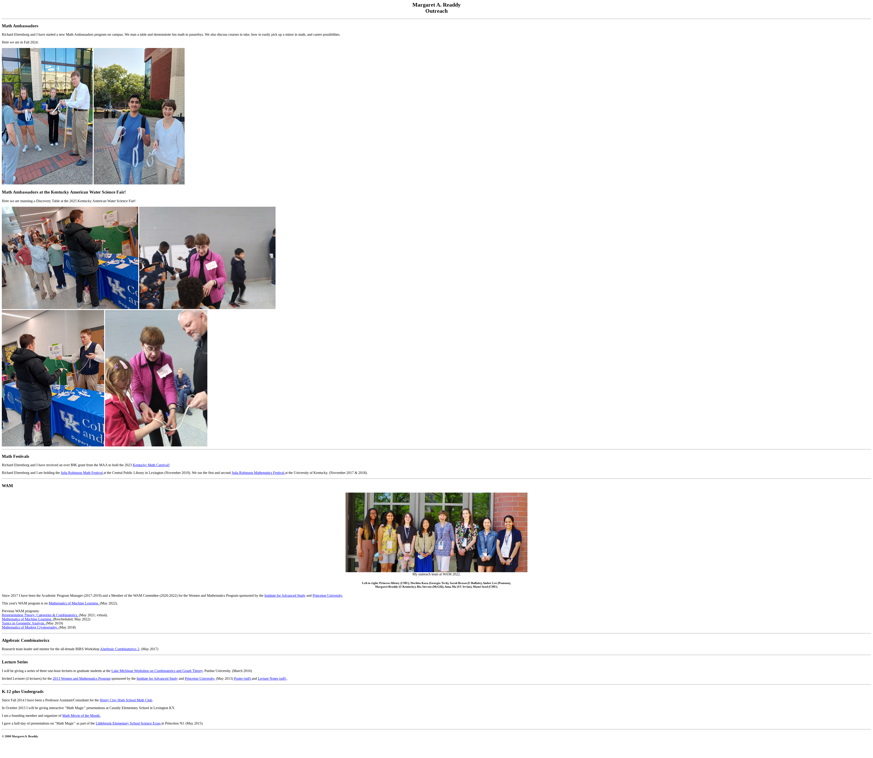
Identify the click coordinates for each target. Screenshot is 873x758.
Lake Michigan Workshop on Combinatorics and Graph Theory (157, 671)
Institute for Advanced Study (285, 595)
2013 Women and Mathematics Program (81, 678)
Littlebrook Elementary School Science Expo (128, 723)
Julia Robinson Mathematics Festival (258, 473)
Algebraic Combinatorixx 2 (119, 649)
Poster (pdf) (243, 678)
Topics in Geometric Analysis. (24, 623)
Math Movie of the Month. (81, 716)
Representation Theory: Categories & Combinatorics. (40, 615)
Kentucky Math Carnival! (151, 465)
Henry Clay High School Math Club (126, 700)
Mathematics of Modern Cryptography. (30, 627)
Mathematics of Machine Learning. (74, 603)
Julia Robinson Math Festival (82, 473)
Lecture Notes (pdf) (272, 678)
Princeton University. (328, 595)
